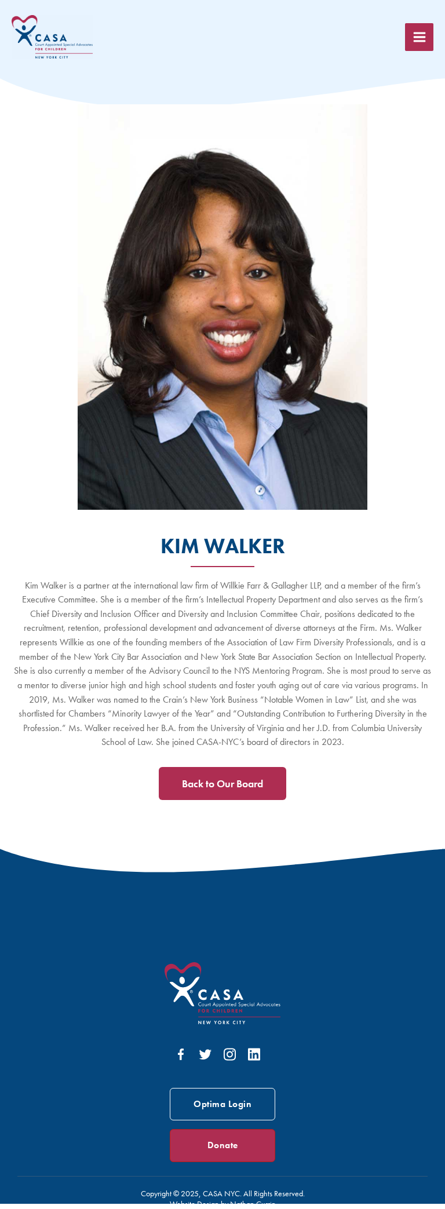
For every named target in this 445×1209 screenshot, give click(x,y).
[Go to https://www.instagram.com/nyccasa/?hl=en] (229, 1055)
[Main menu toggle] (419, 37)
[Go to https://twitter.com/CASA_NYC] (205, 1056)
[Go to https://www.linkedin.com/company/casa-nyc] (254, 1055)
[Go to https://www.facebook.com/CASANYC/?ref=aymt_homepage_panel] (181, 1056)
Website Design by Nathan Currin (223, 1204)
